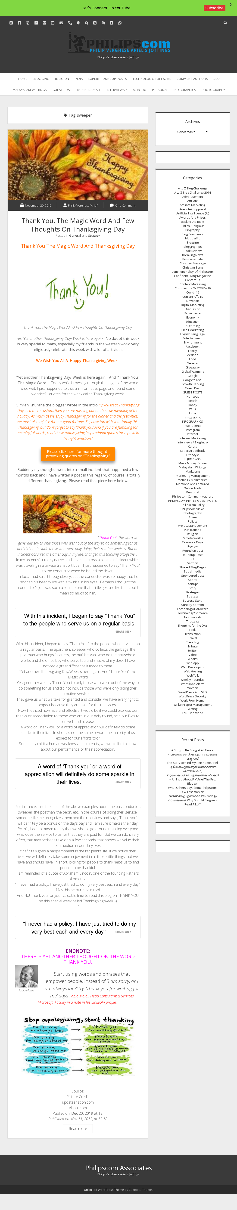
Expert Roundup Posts (107, 79)
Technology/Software (152, 79)
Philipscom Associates (118, 1167)
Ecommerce (192, 313)
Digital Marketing (192, 305)
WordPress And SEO (192, 692)
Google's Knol (192, 380)
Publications (192, 530)
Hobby (192, 405)
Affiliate (192, 201)
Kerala (192, 446)
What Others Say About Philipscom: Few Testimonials (192, 790)
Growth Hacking (192, 384)
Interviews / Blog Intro (127, 90)
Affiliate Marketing (192, 205)
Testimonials (193, 617)
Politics (192, 521)
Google (192, 376)
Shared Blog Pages (192, 567)
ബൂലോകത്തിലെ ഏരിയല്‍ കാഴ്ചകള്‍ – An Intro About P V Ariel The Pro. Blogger (192, 779)
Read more (81, 1129)
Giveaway (193, 367)
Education (193, 321)
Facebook (193, 346)
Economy (192, 317)
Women (192, 688)
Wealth (193, 659)
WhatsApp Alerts (192, 684)
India (79, 79)
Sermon (192, 563)
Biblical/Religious (192, 226)
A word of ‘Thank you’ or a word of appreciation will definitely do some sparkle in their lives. (79, 774)
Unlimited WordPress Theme (104, 1190)
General (75, 235)
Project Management (192, 525)
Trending (192, 642)
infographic (193, 417)
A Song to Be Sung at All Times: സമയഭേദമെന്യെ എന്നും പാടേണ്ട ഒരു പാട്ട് (192, 754)
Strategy (94, 235)
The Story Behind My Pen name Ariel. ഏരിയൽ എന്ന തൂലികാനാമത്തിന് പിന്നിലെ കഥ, (192, 767)
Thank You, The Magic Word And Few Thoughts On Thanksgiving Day (78, 165)
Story (192, 588)
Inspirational (192, 426)
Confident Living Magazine (192, 276)
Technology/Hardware (192, 609)
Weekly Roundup (193, 680)
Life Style (192, 455)
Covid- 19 (192, 292)
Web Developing (192, 667)
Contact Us (192, 280)
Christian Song (192, 267)
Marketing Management (192, 475)
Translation (193, 634)
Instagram (193, 430)
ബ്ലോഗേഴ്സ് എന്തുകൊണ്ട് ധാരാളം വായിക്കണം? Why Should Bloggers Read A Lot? (192, 800)
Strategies (192, 592)
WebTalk (193, 675)
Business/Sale (89, 90)
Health (192, 401)
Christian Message (193, 263)
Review (192, 546)
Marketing (193, 471)
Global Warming (192, 371)
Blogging (41, 79)
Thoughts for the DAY (192, 625)
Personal (160, 90)
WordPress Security (192, 696)
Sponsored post (192, 575)
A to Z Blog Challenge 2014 (192, 192)
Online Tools (192, 488)
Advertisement (192, 197)
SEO (216, 79)
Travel (192, 638)
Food (192, 359)
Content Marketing (193, 284)
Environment (193, 342)
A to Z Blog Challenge (192, 188)
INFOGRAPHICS (185, 90)
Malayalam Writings (30, 90)
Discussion (192, 309)
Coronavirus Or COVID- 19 (193, 288)
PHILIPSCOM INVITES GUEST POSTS (192, 500)
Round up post (192, 550)
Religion (62, 79)
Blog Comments (192, 234)
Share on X (123, 631)
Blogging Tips (193, 246)
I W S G (192, 409)
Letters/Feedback (192, 451)
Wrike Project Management (193, 704)
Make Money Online (192, 463)
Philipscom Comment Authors (192, 496)
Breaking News (192, 255)
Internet (192, 434)
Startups (193, 584)
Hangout (193, 396)
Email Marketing (192, 330)
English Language (192, 334)
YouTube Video (192, 713)
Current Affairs (192, 296)
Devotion (192, 301)
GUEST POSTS (193, 392)
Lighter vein (192, 459)
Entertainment (193, 338)
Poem (193, 517)
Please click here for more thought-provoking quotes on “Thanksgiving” (78, 453)
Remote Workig (192, 538)
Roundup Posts (192, 555)
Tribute (193, 646)
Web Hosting (193, 671)
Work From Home (193, 700)
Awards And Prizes (192, 217)
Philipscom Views (193, 509)
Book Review (193, 251)
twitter (192, 650)
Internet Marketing (193, 438)
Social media (193, 571)
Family (192, 351)
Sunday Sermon (192, 605)
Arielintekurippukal (192, 209)
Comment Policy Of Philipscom (193, 271)
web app (193, 663)
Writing (192, 709)
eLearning (193, 326)
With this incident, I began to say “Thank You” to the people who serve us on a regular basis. (79, 619)
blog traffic (192, 238)
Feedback (193, 355)
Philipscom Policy (193, 505)
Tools (192, 630)
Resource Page (192, 542)
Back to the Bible (192, 222)
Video (193, 655)
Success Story (193, 600)
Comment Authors (192, 79)
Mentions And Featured (192, 484)
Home (23, 79)
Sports (192, 580)
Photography (213, 90)
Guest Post (62, 90)
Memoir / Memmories (193, 480)
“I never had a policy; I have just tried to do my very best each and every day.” (79, 927)
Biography (192, 230)
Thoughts (192, 621)
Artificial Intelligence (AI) (192, 213)
